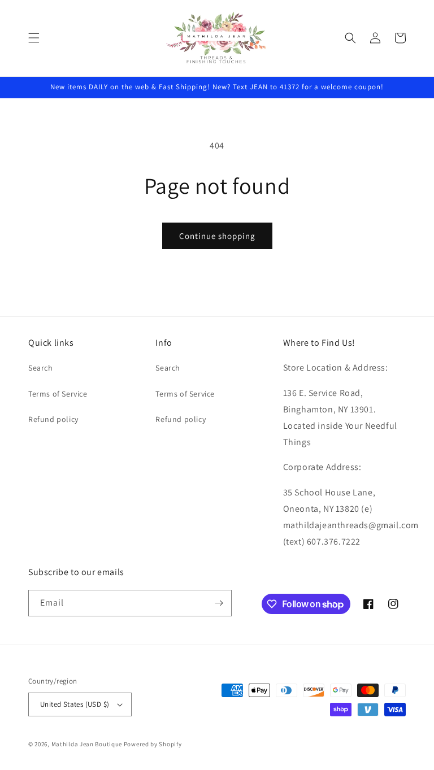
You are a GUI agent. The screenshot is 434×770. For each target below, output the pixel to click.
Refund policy (53, 419)
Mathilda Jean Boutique (86, 744)
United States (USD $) (74, 704)
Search (40, 368)
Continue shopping (217, 235)
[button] (33, 37)
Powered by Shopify (153, 744)
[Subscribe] (218, 603)
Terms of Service (58, 394)
